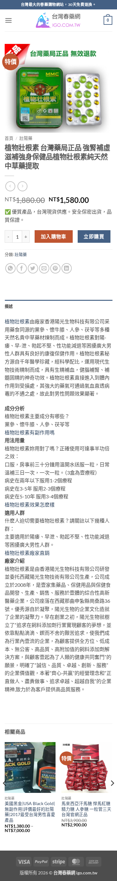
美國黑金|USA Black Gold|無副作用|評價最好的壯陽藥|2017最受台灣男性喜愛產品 (30, 812)
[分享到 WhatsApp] (10, 268)
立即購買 (94, 236)
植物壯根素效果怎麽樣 (30, 504)
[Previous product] (22, 186)
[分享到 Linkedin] (66, 268)
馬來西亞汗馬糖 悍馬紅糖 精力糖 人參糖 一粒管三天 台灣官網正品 (86, 809)
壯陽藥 (25, 138)
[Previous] (5, 795)
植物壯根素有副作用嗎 (30, 432)
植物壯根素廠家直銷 (27, 553)
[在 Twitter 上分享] (33, 268)
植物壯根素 (17, 321)
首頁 (9, 138)
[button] (8, 20)
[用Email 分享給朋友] (44, 268)
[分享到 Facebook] (22, 268)
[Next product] (10, 186)
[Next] (112, 795)
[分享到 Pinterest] (55, 268)
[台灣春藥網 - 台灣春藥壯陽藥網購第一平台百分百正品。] (58, 20)
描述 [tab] (9, 306)
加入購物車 (53, 236)
